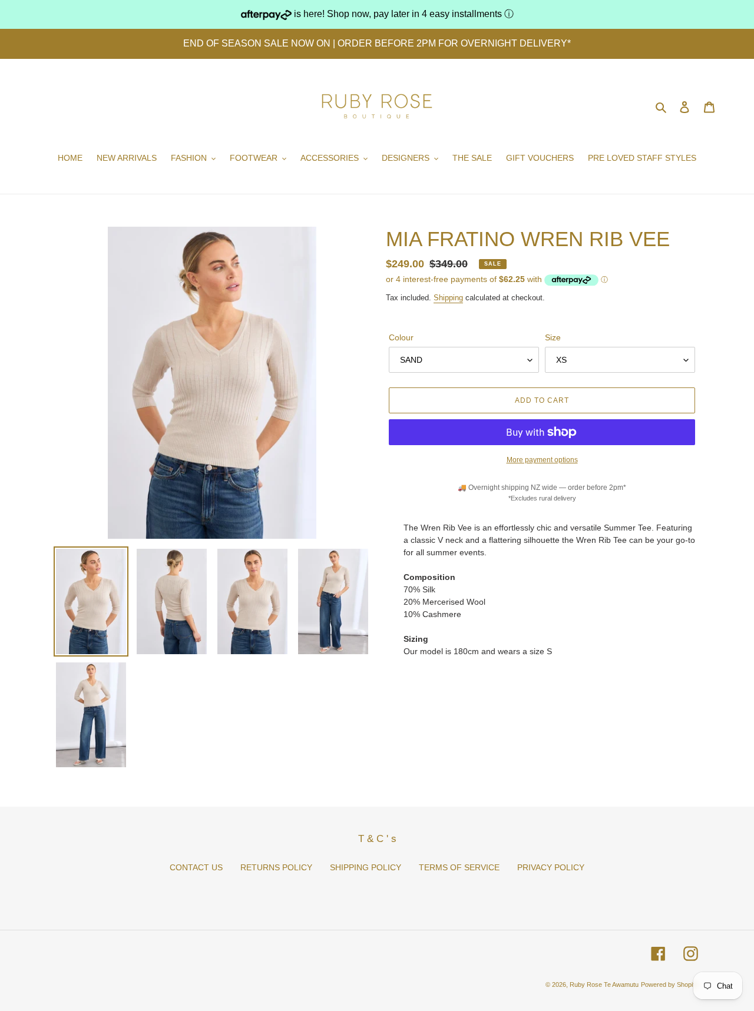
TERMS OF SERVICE (459, 867)
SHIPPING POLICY (365, 867)
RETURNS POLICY (276, 867)
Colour (401, 337)
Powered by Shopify (669, 984)
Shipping (448, 297)
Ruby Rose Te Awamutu (604, 984)
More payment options (542, 460)
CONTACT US (196, 867)
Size (553, 337)
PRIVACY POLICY (550, 867)
